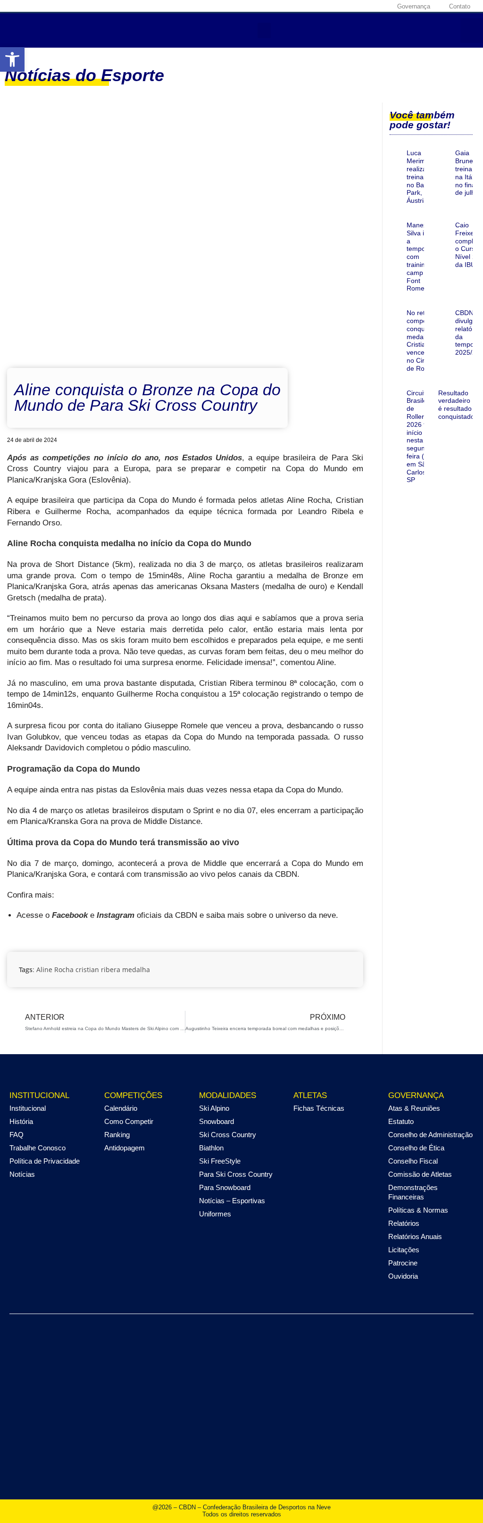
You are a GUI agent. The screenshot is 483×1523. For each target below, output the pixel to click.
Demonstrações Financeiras (413, 1192)
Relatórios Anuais (415, 1236)
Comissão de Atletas (420, 1174)
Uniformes (215, 1214)
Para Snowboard (224, 1187)
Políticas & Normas (418, 1210)
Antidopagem (124, 1148)
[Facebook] (325, 6)
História (21, 1121)
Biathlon (211, 1148)
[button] (12, 59)
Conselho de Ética (416, 1148)
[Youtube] (369, 6)
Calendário (120, 1108)
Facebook (70, 915)
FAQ (16, 1135)
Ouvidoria (403, 1276)
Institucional (27, 1108)
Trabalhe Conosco (37, 1148)
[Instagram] (339, 6)
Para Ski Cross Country (236, 1174)
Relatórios (403, 1223)
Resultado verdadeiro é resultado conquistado (456, 404)
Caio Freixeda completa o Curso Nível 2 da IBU (469, 244)
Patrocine (402, 1263)
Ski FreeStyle (220, 1161)
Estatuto (401, 1121)
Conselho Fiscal (413, 1161)
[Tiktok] (383, 6)
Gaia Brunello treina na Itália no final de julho (467, 172)
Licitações (403, 1250)
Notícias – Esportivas (232, 1201)
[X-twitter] (354, 6)
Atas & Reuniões (414, 1108)
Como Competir (128, 1121)
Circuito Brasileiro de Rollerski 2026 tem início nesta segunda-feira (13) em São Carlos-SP (421, 436)
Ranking (117, 1135)
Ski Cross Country (227, 1135)
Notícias (22, 1174)
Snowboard (216, 1121)
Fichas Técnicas (318, 1108)
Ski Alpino (214, 1108)
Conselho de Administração (430, 1135)
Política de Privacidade (44, 1161)
